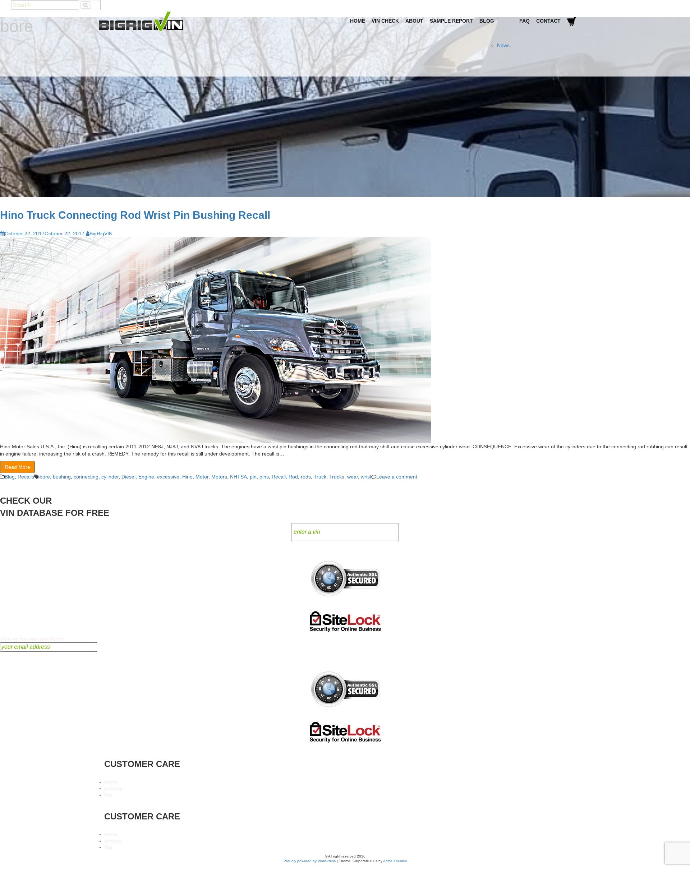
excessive (168, 477)
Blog (486, 21)
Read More (17, 467)
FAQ (524, 21)
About (414, 21)
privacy (113, 788)
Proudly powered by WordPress (310, 861)
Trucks (336, 477)
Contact (548, 21)
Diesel (128, 477)
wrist (366, 477)
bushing (62, 477)
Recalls (26, 477)
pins (264, 477)
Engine (146, 477)
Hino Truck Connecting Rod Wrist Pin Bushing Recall (135, 215)
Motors (219, 477)
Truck (320, 477)
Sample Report (451, 21)
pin (253, 477)
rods (306, 477)
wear (352, 477)
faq (108, 795)
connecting (86, 477)
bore (45, 477)
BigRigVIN (100, 233)
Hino (187, 477)
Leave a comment (396, 477)
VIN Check (385, 21)
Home (357, 21)
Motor (202, 477)
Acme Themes (395, 861)
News (503, 45)
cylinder (110, 477)
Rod (293, 477)
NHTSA (238, 477)
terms (111, 782)
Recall (279, 477)
